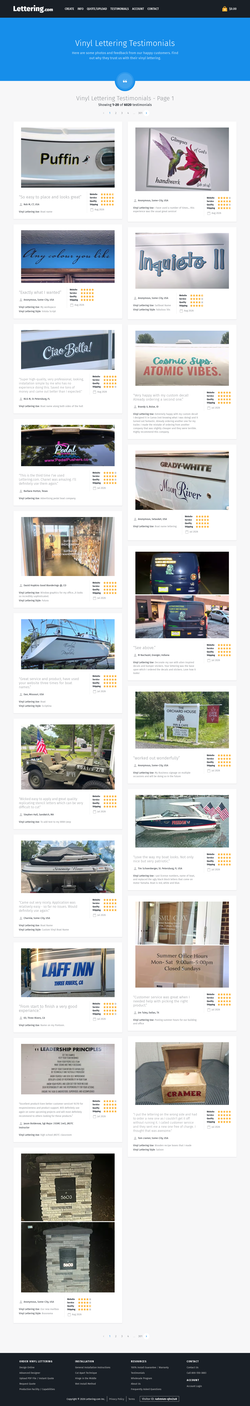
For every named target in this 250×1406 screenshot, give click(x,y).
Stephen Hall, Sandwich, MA (38, 814)
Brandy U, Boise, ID (148, 406)
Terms (131, 1399)
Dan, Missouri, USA (33, 694)
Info (81, 9)
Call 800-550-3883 (196, 1372)
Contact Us (192, 1367)
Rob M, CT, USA (31, 204)
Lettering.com (33, 8)
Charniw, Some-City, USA (36, 918)
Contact (153, 9)
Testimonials (119, 9)
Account (138, 9)
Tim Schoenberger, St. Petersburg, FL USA (159, 868)
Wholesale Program (141, 1378)
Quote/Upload (97, 9)
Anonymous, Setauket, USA (152, 519)
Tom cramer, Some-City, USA (152, 1138)
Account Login (194, 1386)
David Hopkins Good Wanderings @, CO (44, 585)
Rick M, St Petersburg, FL (36, 398)
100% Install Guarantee (143, 1367)
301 (140, 113)
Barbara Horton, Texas (35, 491)
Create (69, 9)
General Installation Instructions (92, 1367)
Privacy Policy (116, 1399)
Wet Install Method (85, 1383)
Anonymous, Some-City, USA (38, 299)
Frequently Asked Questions (146, 1389)
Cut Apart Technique (86, 1372)
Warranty (164, 1367)
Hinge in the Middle (85, 1378)
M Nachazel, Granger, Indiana (153, 655)
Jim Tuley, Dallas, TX (148, 1012)
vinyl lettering (149, 58)
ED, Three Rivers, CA (34, 1018)
